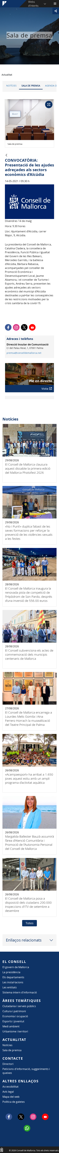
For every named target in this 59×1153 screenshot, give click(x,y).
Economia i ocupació (15, 1016)
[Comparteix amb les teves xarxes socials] (55, 11)
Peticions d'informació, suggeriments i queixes (26, 1071)
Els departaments (13, 977)
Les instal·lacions (12, 982)
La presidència (11, 972)
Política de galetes (13, 1102)
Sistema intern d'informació (19, 992)
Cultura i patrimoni (14, 1011)
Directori (7, 1064)
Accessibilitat (10, 1086)
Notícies (11, 85)
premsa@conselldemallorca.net (24, 353)
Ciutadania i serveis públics (19, 1006)
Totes (29, 923)
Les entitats (9, 987)
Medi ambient (11, 1026)
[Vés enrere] (6, 155)
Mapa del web (11, 1096)
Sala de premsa (30, 85)
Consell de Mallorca (1, 1149)
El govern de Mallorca (15, 967)
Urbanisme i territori (15, 1031)
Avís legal (8, 1091)
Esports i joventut (13, 1021)
